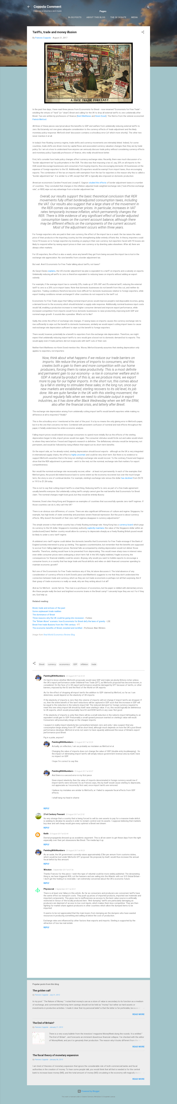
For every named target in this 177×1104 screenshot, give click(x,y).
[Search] (148, 7)
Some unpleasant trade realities (46, 611)
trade (94, 664)
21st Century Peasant (54, 814)
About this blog (95, 17)
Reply (46, 808)
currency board (126, 524)
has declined (126, 478)
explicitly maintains (95, 528)
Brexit (41, 664)
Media (134, 17)
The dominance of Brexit (43, 614)
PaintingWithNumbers (54, 676)
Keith (46, 833)
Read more (138, 1014)
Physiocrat (49, 889)
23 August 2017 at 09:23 (75, 850)
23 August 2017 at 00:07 (83, 771)
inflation (84, 664)
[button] (143, 32)
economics (64, 664)
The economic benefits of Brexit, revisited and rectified (57, 628)
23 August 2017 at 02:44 (59, 834)
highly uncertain (78, 455)
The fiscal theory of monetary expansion (55, 1055)
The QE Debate (118, 17)
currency (52, 664)
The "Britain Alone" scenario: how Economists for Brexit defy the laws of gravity (68, 621)
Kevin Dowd (100, 116)
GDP (75, 664)
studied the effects (97, 182)
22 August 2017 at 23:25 (83, 742)
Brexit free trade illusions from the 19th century (54, 624)
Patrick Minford (39, 119)
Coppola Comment (47, 7)
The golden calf (41, 990)
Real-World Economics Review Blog (59, 634)
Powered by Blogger (90, 1091)
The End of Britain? (43, 1022)
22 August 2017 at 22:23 (75, 676)
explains (51, 271)
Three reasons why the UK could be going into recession (58, 618)
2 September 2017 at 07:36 (63, 870)
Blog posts (74, 17)
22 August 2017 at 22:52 (75, 814)
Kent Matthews (84, 116)
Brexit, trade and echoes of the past (48, 608)
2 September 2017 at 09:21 (65, 889)
